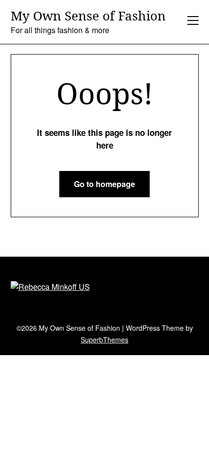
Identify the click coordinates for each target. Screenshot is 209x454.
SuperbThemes (104, 339)
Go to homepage (104, 183)
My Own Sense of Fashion (88, 16)
